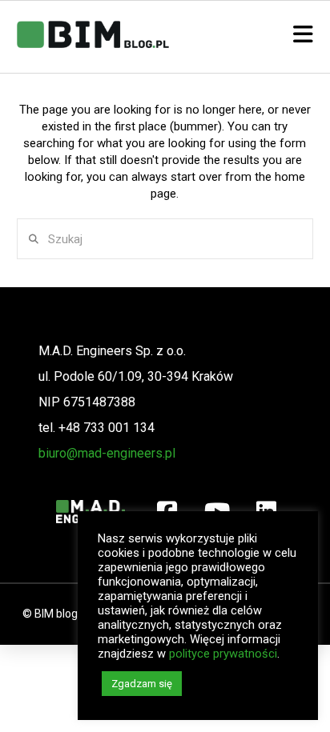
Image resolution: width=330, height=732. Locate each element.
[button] (303, 34)
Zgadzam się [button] (141, 684)
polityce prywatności (223, 653)
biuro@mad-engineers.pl (106, 453)
